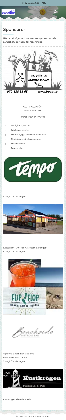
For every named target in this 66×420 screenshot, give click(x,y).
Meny (61, 12)
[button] (55, 12)
